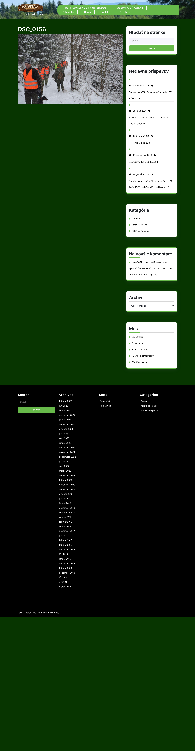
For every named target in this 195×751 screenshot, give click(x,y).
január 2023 (65, 443)
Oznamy (136, 218)
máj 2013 (63, 582)
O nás (87, 12)
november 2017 (67, 531)
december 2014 (67, 563)
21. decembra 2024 (142, 156)
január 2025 (65, 410)
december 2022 (67, 447)
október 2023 (66, 429)
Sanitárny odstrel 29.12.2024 (143, 162)
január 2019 (65, 503)
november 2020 (67, 484)
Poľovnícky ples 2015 (139, 142)
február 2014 (65, 568)
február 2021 (65, 480)
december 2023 (67, 424)
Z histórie (125, 12)
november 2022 (67, 452)
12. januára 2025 (141, 137)
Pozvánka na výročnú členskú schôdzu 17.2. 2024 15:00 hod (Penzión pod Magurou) (150, 268)
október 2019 (65, 494)
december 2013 (67, 572)
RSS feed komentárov (143, 355)
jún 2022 (63, 461)
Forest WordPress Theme (31, 612)
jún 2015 (63, 554)
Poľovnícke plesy (140, 231)
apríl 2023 (64, 438)
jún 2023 (63, 433)
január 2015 (65, 558)
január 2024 (65, 419)
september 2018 (67, 512)
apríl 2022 (64, 466)
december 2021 (67, 475)
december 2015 (67, 549)
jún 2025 (63, 405)
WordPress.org (139, 362)
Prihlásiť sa (137, 343)
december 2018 (67, 508)
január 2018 (65, 526)
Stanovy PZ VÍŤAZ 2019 (130, 7)
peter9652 (137, 262)
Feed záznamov (139, 349)
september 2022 (67, 456)
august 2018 (65, 517)
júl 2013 (63, 577)
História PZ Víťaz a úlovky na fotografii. (85, 7)
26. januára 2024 (141, 175)
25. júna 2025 (140, 111)
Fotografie (68, 12)
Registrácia (137, 337)
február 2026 (65, 401)
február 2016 (65, 545)
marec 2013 (65, 586)
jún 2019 (63, 498)
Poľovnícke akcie (140, 224)
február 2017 (65, 540)
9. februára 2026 (141, 86)
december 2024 (67, 415)
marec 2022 (65, 470)
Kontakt (105, 12)
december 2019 (67, 489)
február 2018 (65, 521)
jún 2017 (63, 535)
